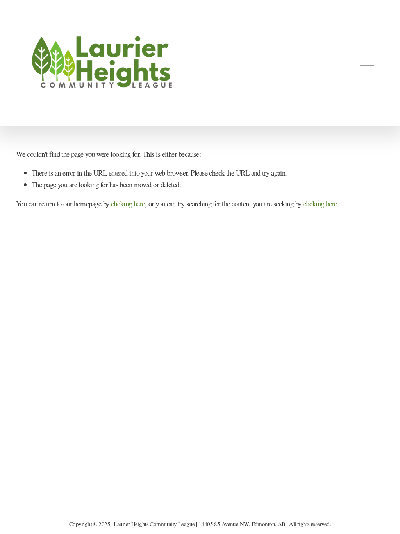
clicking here (128, 203)
